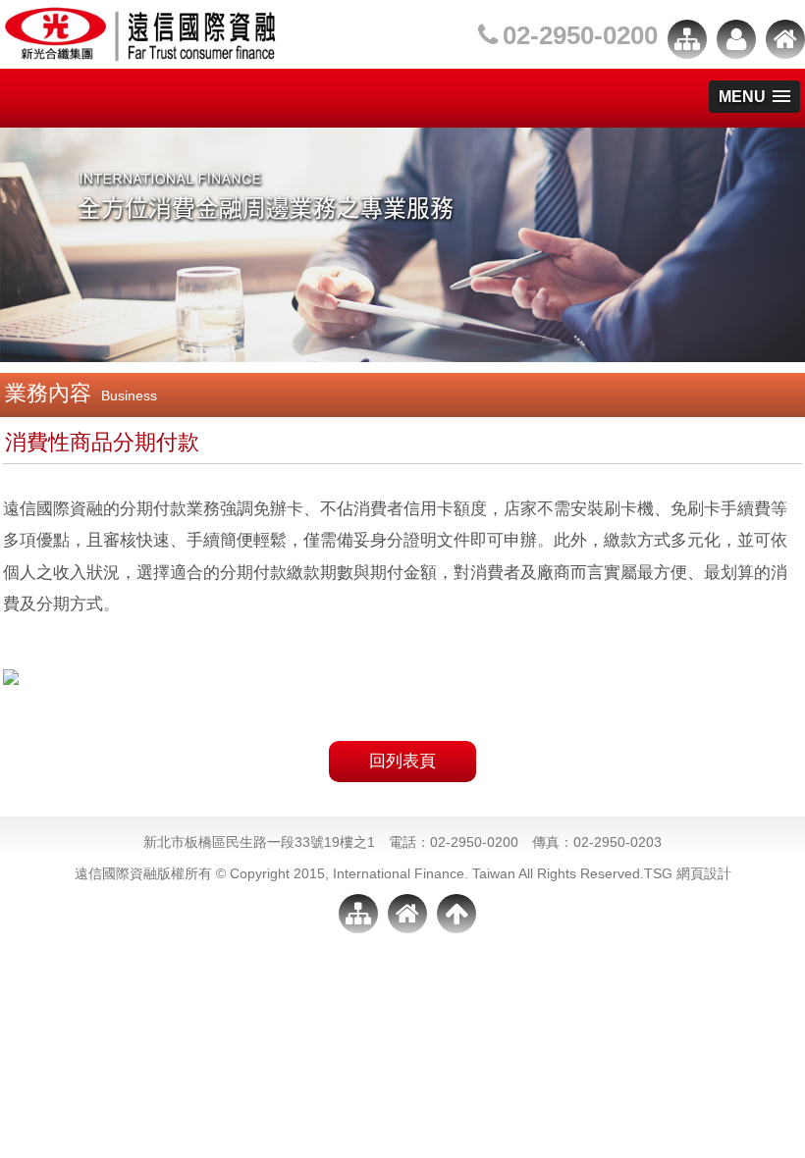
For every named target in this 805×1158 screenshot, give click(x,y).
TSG (658, 873)
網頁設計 (703, 873)
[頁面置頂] (456, 913)
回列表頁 (402, 761)
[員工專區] (736, 39)
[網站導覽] (687, 39)
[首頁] (785, 39)
